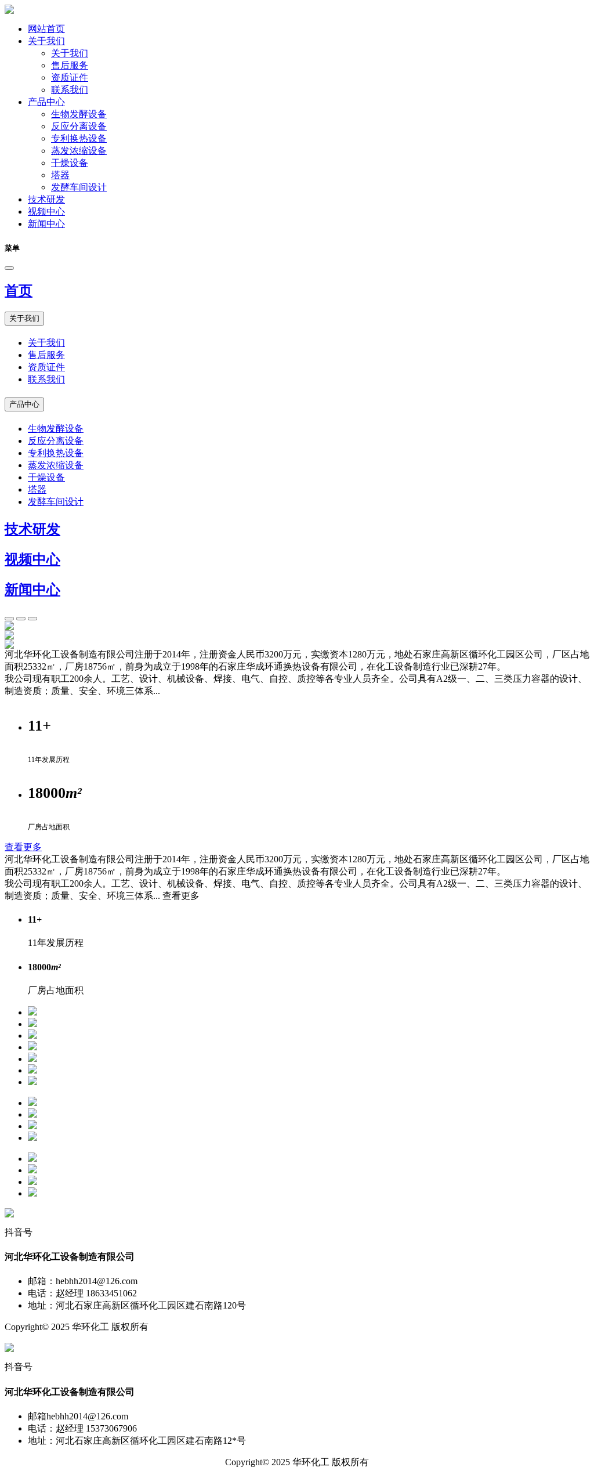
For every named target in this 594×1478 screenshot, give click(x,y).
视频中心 (46, 211)
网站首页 (46, 29)
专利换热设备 (79, 138)
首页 (18, 290)
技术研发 (46, 199)
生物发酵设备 (79, 114)
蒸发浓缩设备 (79, 151)
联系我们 (69, 90)
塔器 (60, 175)
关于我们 (46, 41)
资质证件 (69, 77)
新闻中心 (46, 224)
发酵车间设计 (79, 187)
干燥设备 (69, 163)
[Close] (9, 268)
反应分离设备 (79, 126)
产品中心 (46, 102)
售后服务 (69, 65)
